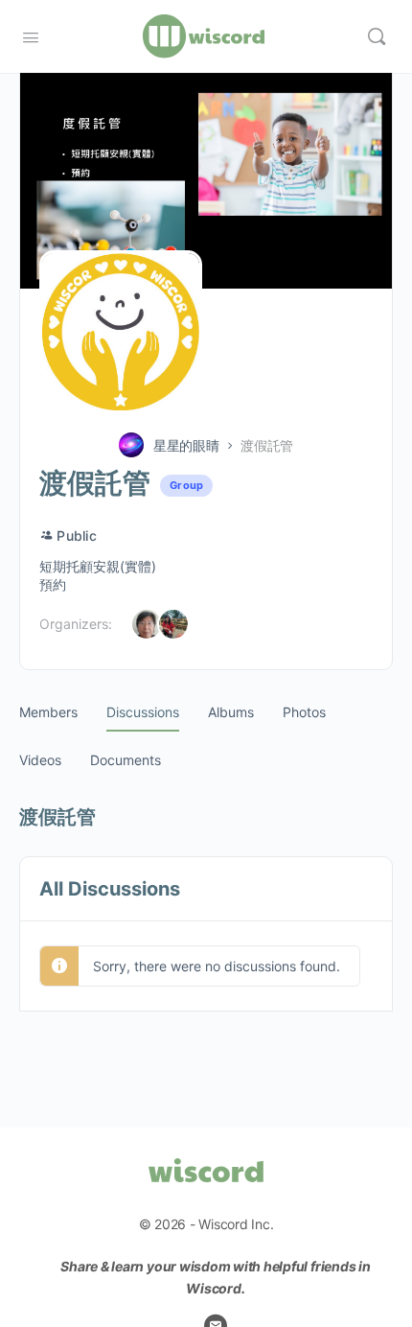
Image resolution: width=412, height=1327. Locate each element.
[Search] (376, 36)
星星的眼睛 (186, 445)
